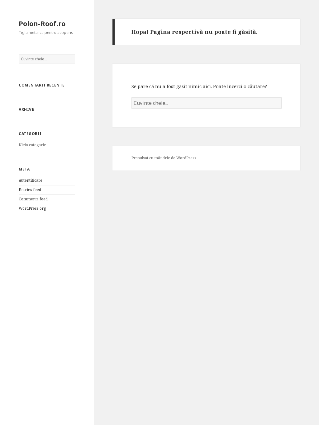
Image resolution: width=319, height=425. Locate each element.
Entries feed (30, 189)
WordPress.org (32, 208)
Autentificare (30, 180)
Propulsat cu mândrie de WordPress (163, 158)
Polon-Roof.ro (42, 23)
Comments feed (33, 199)
